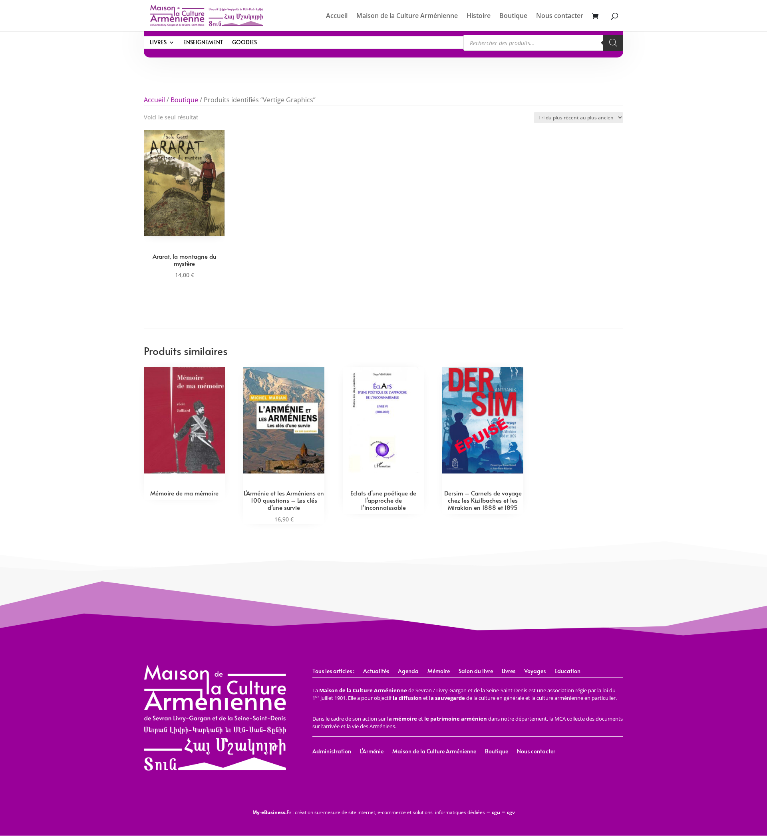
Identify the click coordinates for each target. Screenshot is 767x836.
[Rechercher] (613, 43)
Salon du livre (476, 671)
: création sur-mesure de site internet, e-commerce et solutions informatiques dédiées (368, 812)
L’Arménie (372, 752)
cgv (511, 812)
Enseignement (203, 43)
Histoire (479, 16)
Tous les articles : (333, 671)
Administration (331, 752)
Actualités (376, 671)
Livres (158, 43)
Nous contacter (559, 16)
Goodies (244, 43)
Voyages (535, 671)
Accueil (337, 16)
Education (567, 671)
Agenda (408, 671)
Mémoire (438, 671)
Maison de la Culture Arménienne (407, 16)
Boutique (513, 16)
